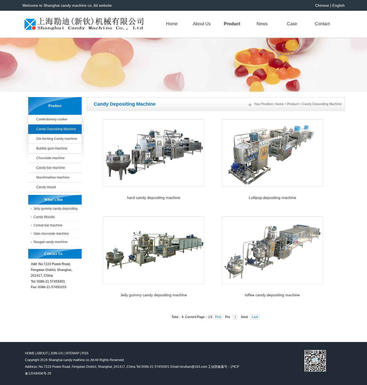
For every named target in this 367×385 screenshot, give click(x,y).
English (338, 5)
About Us (202, 24)
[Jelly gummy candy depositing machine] (153, 283)
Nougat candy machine (50, 242)
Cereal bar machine (48, 225)
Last (255, 317)
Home (172, 24)
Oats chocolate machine (51, 234)
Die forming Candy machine (56, 139)
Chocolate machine (50, 158)
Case (292, 24)
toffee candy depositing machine (272, 295)
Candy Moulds (44, 217)
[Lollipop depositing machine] (272, 186)
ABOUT (42, 353)
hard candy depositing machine (153, 197)
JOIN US (56, 353)
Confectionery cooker (51, 119)
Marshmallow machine (52, 177)
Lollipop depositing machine (272, 197)
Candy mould (46, 187)
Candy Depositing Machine (56, 129)
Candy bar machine (50, 168)
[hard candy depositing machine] (153, 186)
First (218, 317)
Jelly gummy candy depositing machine (153, 295)
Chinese (322, 5)
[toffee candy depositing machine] (272, 283)
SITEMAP (72, 353)
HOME (30, 353)
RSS (85, 353)
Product (232, 24)
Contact (322, 24)
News (262, 24)
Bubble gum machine (51, 148)
